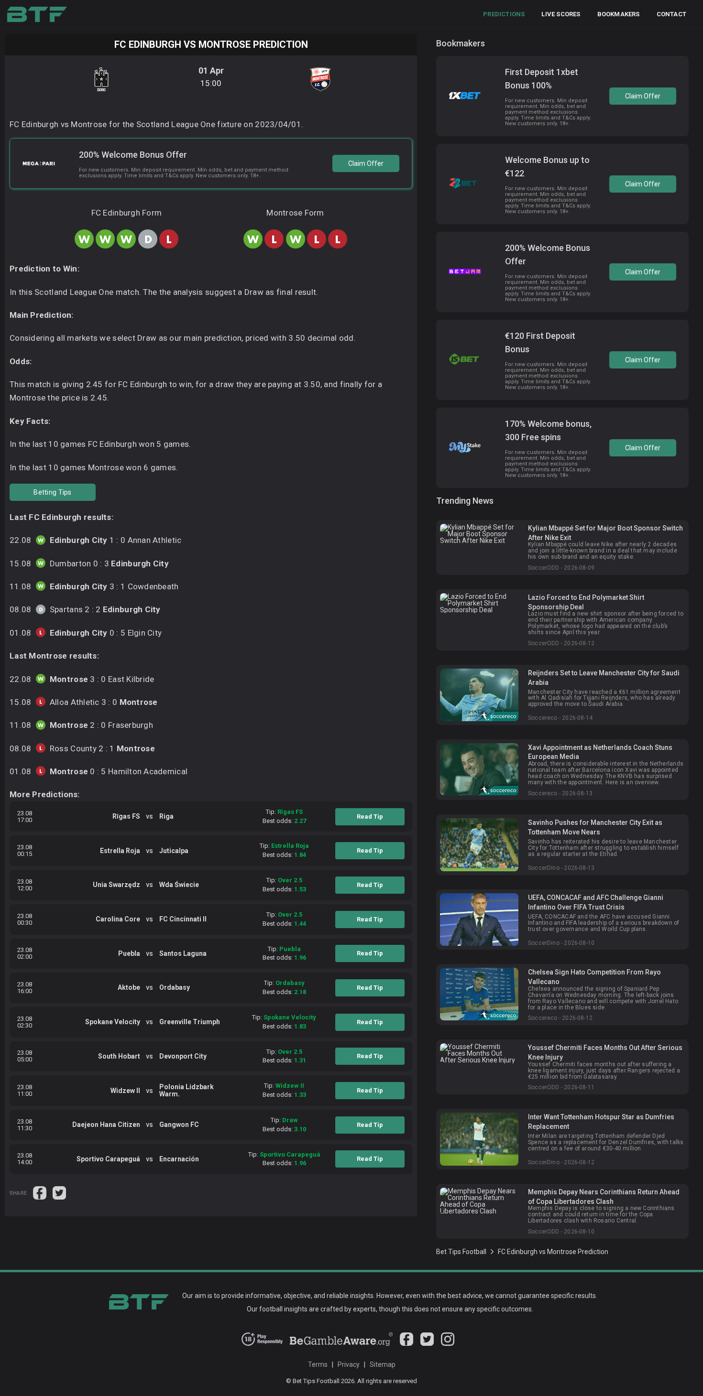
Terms (318, 1364)
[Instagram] (447, 1343)
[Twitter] (427, 1343)
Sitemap (382, 1364)
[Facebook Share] (40, 1192)
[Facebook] (406, 1343)
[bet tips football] (37, 14)
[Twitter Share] (59, 1192)
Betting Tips (52, 492)
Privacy (349, 1364)
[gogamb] (341, 1343)
